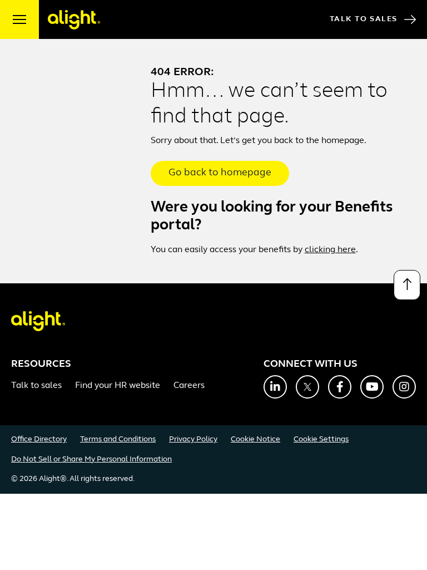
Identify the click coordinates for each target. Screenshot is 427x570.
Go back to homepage (219, 173)
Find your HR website (117, 385)
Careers (189, 385)
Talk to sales (36, 385)
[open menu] (19, 19)
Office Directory (39, 439)
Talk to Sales (364, 19)
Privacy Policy (193, 439)
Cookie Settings (321, 439)
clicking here (330, 249)
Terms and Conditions (118, 439)
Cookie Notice (255, 439)
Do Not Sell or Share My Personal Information (91, 459)
